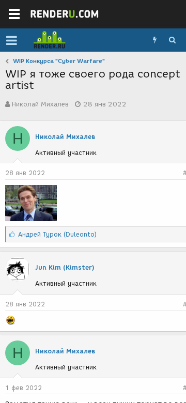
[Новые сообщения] (154, 40)
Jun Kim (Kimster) (65, 267)
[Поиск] (172, 40)
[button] (11, 40)
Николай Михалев (40, 104)
